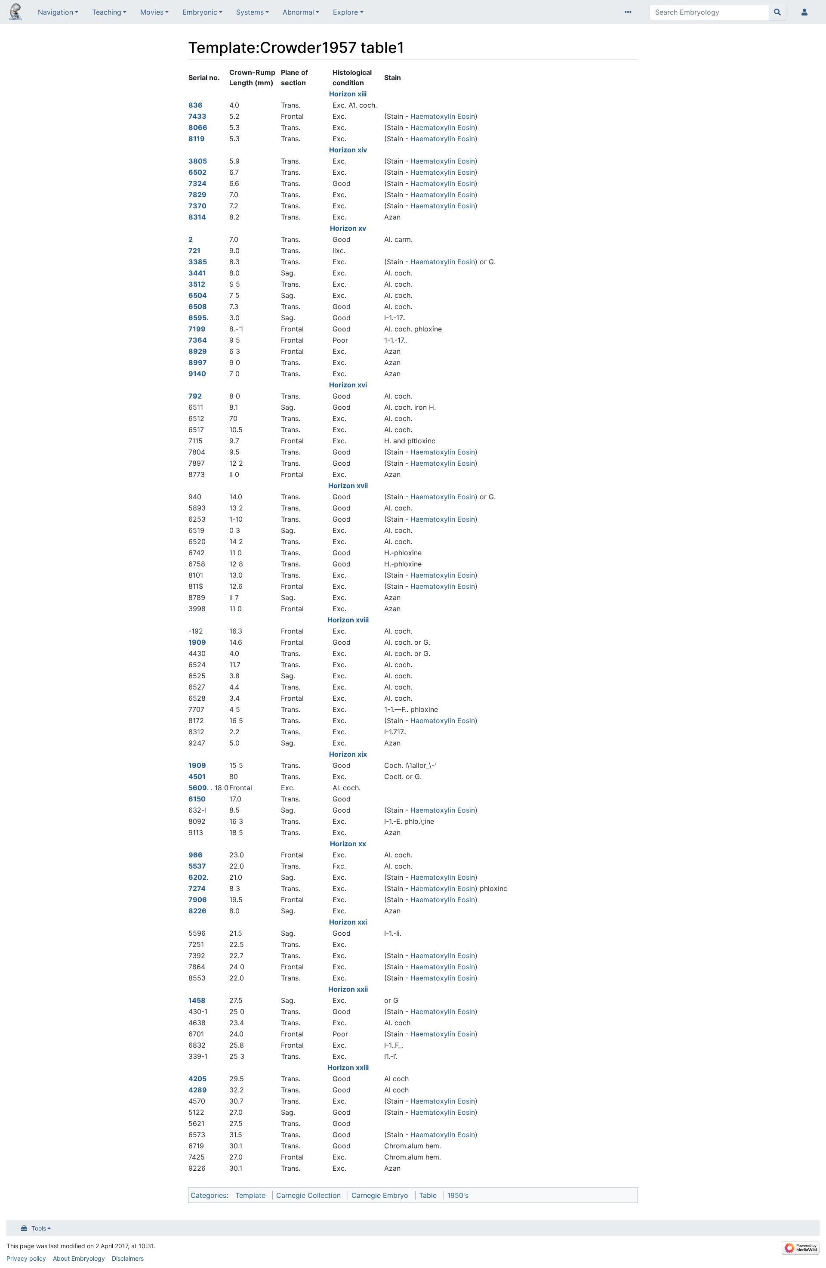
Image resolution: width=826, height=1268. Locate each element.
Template (250, 1195)
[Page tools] (630, 12)
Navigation (55, 12)
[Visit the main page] (15, 13)
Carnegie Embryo (379, 1195)
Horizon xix (348, 754)
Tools (38, 1228)
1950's (457, 1195)
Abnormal (298, 12)
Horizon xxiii (348, 1067)
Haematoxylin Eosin (442, 116)
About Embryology (79, 1258)
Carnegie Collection (308, 1195)
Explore (345, 12)
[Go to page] (777, 12)
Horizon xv (348, 228)
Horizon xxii (348, 989)
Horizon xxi (348, 922)
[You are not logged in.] (806, 12)
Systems (250, 12)
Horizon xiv (348, 149)
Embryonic (199, 12)
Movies (151, 12)
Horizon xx (348, 843)
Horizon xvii (348, 485)
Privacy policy (26, 1258)
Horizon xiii (348, 94)
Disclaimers (128, 1258)
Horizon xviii (348, 619)
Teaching (106, 12)
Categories (208, 1195)
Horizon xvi (348, 384)
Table (428, 1195)
